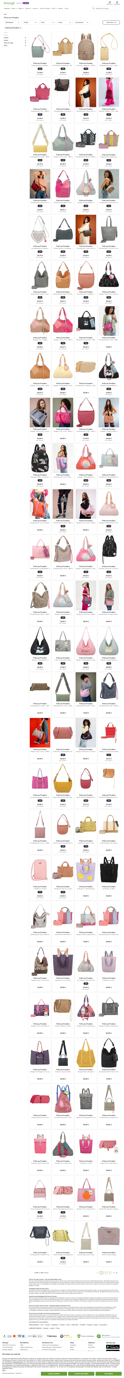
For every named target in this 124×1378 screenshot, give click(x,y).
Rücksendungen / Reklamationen (52, 1347)
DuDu (96, 1325)
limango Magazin (7, 1349)
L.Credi (52, 1328)
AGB (21, 1345)
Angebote (73, 1345)
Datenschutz (24, 1349)
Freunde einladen (7, 1347)
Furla (68, 1325)
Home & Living (8, 43)
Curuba (47, 1325)
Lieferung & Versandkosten (50, 1345)
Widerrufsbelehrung (26, 1347)
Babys (72, 1347)
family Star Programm (9, 1345)
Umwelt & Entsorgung (49, 1349)
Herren (6, 40)
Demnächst (91, 1347)
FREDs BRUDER (34, 1325)
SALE (5, 45)
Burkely (46, 1328)
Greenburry (54, 1325)
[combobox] (105, 8)
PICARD (82, 1325)
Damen (6, 38)
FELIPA (62, 1325)
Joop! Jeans (103, 1325)
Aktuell (90, 1345)
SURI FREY (75, 1325)
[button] (117, 3)
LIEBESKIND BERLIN (35, 1328)
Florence (89, 1325)
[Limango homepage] (9, 3)
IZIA (42, 1325)
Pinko (57, 1328)
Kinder (72, 1349)
